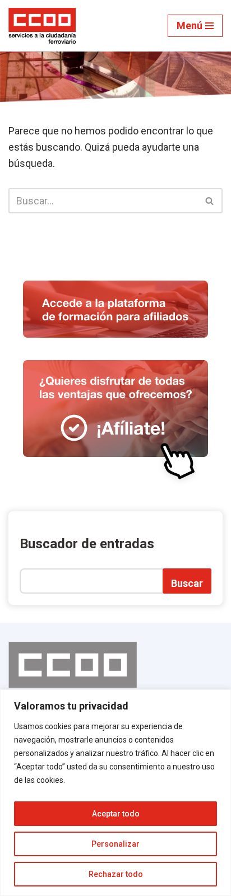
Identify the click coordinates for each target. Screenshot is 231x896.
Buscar (187, 583)
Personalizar (115, 843)
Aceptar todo (116, 813)
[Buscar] (210, 200)
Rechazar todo (116, 874)
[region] (115, 792)
